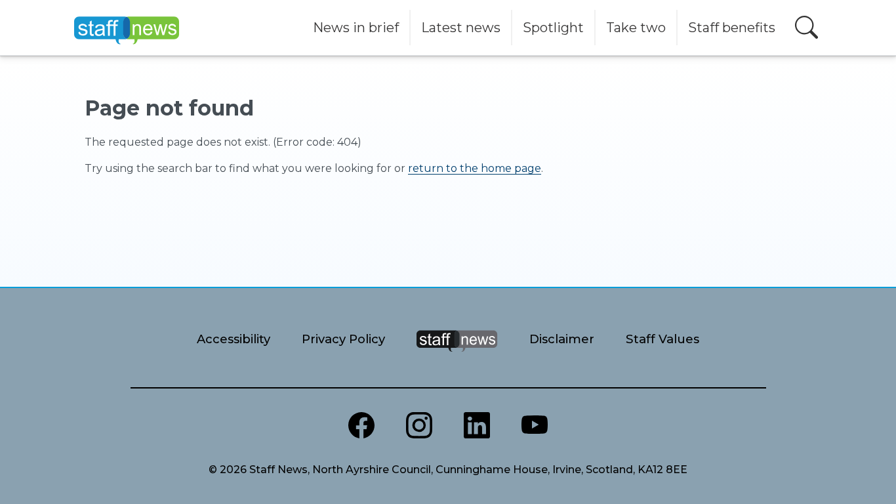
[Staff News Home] (457, 357)
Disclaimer (561, 338)
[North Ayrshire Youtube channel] (534, 425)
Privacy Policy (343, 338)
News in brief (356, 27)
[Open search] (806, 27)
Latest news (460, 27)
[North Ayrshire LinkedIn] (477, 425)
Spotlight (553, 27)
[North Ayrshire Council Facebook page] (361, 425)
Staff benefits (731, 27)
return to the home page (474, 168)
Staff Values (662, 338)
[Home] (126, 27)
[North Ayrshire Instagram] (419, 425)
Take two (636, 27)
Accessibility (233, 338)
